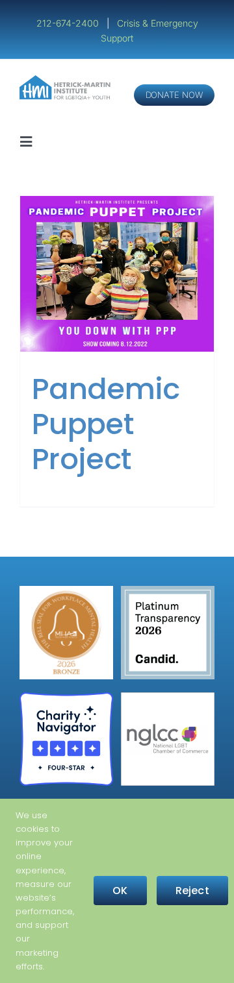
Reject (192, 890)
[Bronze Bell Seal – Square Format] (66, 591)
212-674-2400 (68, 23)
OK (119, 890)
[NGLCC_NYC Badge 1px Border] (167, 697)
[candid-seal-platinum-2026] (167, 591)
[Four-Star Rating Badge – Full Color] (66, 697)
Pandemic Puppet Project (106, 424)
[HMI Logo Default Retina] (66, 80)
